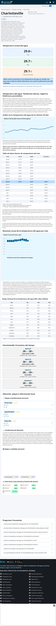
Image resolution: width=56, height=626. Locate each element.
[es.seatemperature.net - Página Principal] (6, 2)
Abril (11, 313)
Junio (11, 319)
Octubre (12, 330)
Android (7, 83)
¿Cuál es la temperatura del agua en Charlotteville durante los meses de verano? (26, 532)
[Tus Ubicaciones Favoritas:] (50, 2)
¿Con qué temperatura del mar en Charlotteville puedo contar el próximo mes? (25, 553)
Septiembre (12, 327)
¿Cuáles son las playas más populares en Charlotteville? (19, 548)
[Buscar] (47, 2)
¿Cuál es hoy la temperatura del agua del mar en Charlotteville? (21, 524)
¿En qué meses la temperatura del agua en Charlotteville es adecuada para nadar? (26, 528)
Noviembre (11, 333)
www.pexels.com (40, 13)
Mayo (11, 316)
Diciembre (11, 336)
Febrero (12, 308)
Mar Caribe (26, 9)
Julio (12, 322)
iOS (52, 81)
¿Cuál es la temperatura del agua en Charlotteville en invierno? (21, 544)
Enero (11, 305)
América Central (5, 9)
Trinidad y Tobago (17, 9)
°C (50, 5)
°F (53, 5)
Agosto (11, 325)
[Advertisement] (28, 615)
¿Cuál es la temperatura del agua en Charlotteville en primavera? (21, 536)
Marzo (11, 311)
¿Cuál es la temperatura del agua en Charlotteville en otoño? (20, 540)
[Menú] (53, 2)
